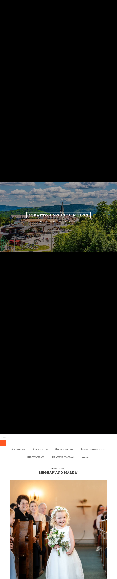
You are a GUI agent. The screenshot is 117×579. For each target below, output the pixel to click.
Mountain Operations (93, 449)
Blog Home (19, 449)
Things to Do (41, 449)
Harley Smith (59, 468)
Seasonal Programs (63, 457)
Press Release (36, 457)
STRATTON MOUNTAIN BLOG (58, 215)
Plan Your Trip (65, 449)
